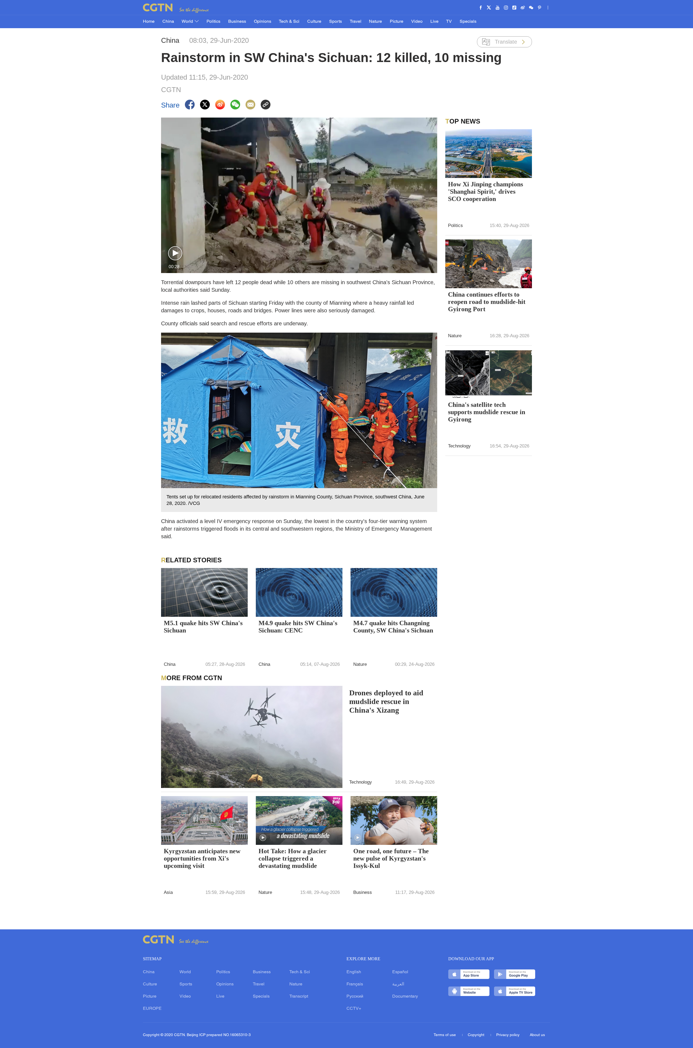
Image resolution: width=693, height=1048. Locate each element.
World (188, 22)
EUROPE (152, 1009)
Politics (213, 22)
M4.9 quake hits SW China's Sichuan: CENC (298, 626)
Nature (375, 22)
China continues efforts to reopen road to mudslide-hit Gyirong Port (486, 302)
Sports (335, 22)
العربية (398, 984)
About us (537, 1035)
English (353, 972)
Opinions (262, 22)
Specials (468, 22)
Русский (354, 996)
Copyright (476, 1035)
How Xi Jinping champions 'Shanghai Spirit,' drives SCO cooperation (485, 191)
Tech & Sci (289, 22)
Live (434, 22)
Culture (314, 22)
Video (417, 22)
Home (149, 22)
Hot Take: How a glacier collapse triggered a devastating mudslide (293, 858)
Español (400, 972)
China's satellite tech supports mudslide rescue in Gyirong (486, 412)
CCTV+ (353, 1009)
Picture (396, 22)
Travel (355, 22)
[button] (175, 253)
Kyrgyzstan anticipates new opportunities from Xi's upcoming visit (202, 858)
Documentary (405, 996)
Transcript (298, 996)
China (168, 22)
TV (449, 22)
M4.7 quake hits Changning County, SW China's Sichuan (393, 626)
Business (237, 22)
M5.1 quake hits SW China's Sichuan (203, 626)
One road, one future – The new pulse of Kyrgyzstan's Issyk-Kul (391, 858)
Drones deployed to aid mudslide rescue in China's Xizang (386, 701)
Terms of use (445, 1035)
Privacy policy (507, 1035)
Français (354, 984)
